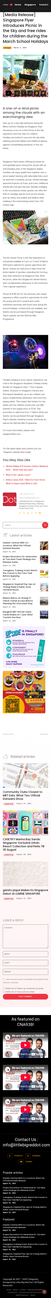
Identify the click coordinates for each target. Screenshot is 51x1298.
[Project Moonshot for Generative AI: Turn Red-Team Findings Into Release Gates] (44, 559)
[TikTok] (32, 512)
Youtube (29, 1161)
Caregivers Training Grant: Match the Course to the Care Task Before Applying (20, 573)
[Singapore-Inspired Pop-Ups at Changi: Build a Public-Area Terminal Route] (44, 587)
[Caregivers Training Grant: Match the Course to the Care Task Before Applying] (44, 573)
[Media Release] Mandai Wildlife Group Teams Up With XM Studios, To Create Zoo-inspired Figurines (38, 743)
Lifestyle (7, 48)
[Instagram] (24, 512)
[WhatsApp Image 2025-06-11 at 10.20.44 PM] (25, 647)
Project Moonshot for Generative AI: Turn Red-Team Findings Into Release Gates (20, 559)
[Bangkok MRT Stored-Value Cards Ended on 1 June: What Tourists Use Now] (44, 615)
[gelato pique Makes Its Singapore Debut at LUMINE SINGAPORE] (25, 873)
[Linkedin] (28, 512)
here (22, 452)
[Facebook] (23, 93)
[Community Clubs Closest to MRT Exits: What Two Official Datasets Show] (25, 775)
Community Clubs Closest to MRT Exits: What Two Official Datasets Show (22, 795)
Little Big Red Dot (26, 494)
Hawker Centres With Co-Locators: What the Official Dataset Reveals (17, 545)
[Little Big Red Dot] (9, 503)
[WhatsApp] (17, 93)
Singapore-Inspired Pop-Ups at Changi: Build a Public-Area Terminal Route (19, 587)
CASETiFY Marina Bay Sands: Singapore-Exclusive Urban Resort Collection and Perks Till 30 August (23, 844)
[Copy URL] (30, 93)
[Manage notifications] (44, 1292)
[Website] (36, 512)
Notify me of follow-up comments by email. (25, 988)
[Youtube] (40, 512)
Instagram (36, 1155)
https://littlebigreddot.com (29, 498)
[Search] (45, 525)
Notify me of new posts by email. (20, 992)
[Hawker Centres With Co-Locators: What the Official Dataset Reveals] (44, 545)
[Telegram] (37, 93)
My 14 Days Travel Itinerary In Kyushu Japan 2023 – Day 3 (13, 740)
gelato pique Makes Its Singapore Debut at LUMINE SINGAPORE (25, 892)
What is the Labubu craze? (18, 474)
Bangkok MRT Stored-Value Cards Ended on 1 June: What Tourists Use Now (18, 614)
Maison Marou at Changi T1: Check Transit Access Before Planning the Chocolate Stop (18, 601)
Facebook (18, 1155)
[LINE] (43, 93)
